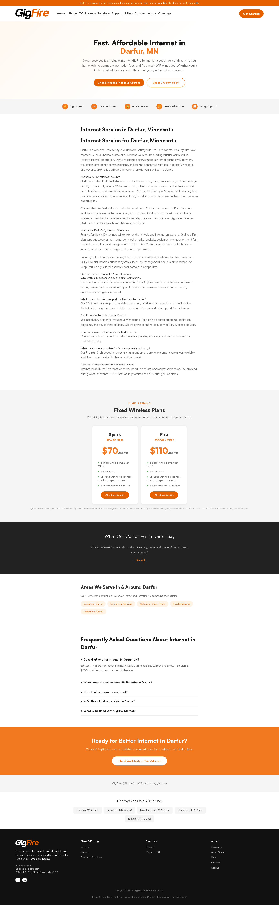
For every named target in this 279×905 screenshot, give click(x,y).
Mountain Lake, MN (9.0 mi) (154, 810)
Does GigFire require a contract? (106, 692)
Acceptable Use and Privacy (140, 896)
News (214, 857)
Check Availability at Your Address (119, 82)
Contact (140, 13)
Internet (61, 13)
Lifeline (215, 867)
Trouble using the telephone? (172, 896)
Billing (129, 13)
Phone (72, 13)
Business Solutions (97, 13)
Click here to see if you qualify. (183, 2)
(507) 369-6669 (132, 783)
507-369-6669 (24, 865)
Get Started (251, 13)
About (152, 13)
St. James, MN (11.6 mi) (190, 810)
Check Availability (115, 495)
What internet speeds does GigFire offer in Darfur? (118, 682)
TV (81, 13)
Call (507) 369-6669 (166, 82)
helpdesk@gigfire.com (27, 868)
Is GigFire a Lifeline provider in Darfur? (109, 701)
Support (117, 13)
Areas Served (218, 852)
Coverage (165, 13)
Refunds (118, 896)
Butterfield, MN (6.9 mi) (119, 810)
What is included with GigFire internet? (110, 711)
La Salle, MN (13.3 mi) (139, 818)
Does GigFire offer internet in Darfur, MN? (111, 659)
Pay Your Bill (153, 852)
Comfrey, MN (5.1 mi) (87, 810)
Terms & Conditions (102, 896)
